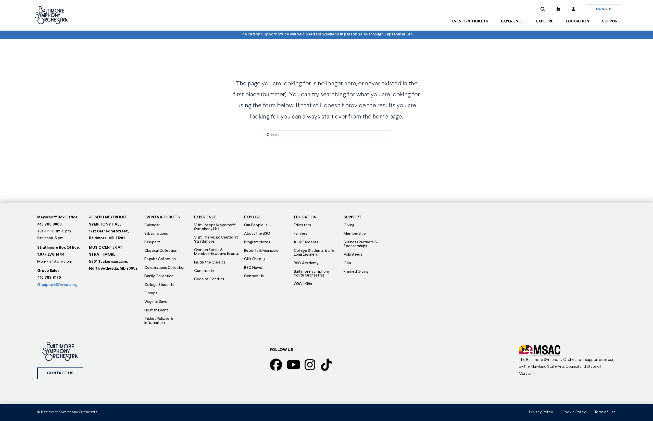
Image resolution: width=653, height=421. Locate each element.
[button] (543, 9)
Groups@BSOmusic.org (57, 285)
